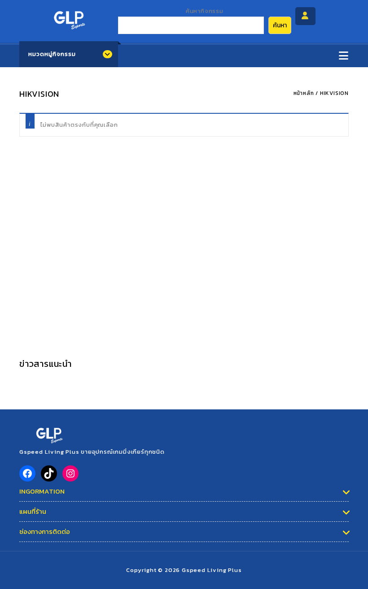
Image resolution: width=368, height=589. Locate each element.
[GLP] (68, 17)
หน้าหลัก (304, 93)
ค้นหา (280, 25)
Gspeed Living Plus (211, 570)
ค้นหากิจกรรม (204, 11)
